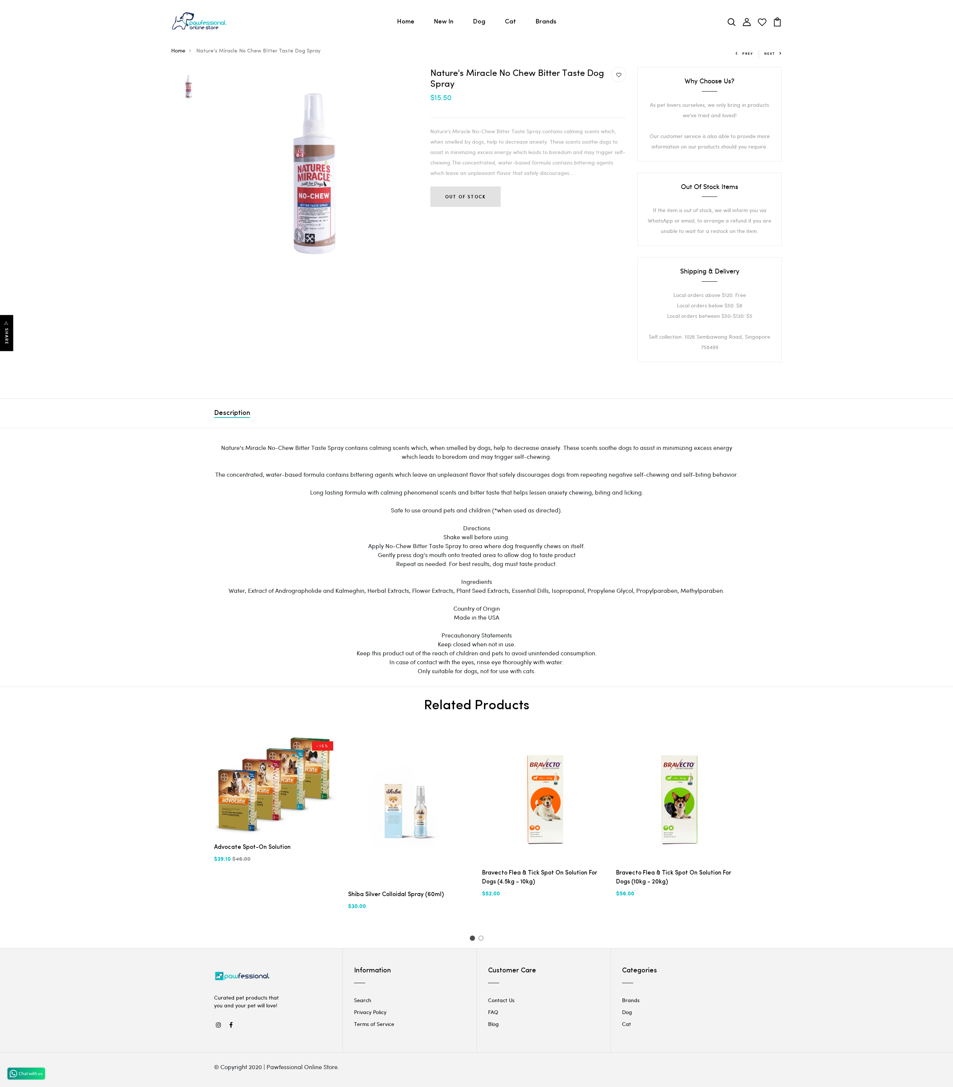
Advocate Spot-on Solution (252, 847)
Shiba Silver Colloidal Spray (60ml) (396, 895)
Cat (510, 22)
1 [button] (473, 939)
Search (362, 1000)
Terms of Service (374, 1023)
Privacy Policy (370, 1012)
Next (769, 53)
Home (405, 22)
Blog (493, 1023)
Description (232, 413)
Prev (747, 53)
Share (7, 336)
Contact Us (501, 1000)
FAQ (493, 1012)
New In (443, 22)
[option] (188, 87)
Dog (479, 22)
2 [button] (482, 939)
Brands (545, 22)
